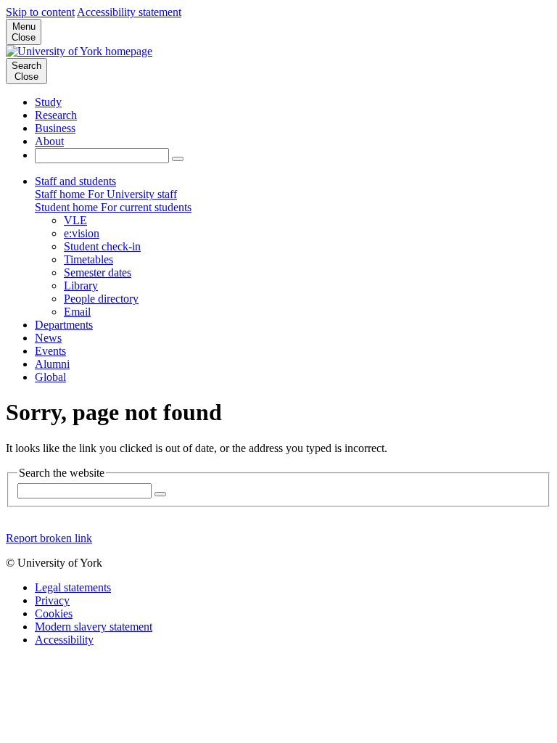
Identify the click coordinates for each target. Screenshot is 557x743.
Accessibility (64, 639)
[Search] (177, 159)
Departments (64, 325)
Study (48, 102)
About (49, 141)
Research (56, 115)
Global (50, 377)
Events (50, 351)
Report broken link (49, 538)
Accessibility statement (129, 12)
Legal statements (73, 587)
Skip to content (40, 12)
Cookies (54, 613)
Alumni (52, 364)
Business (55, 128)
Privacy (52, 600)
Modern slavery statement (93, 626)
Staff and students (75, 181)
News (48, 338)
